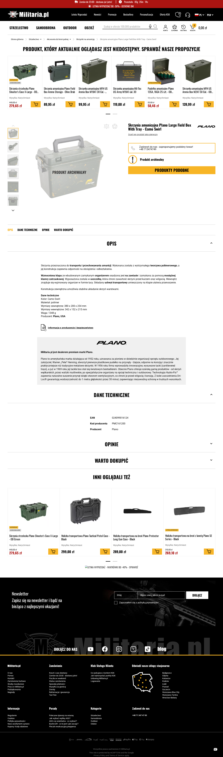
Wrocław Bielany (169, 698)
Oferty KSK (165, 14)
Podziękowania (14, 689)
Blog (162, 649)
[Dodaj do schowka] (114, 126)
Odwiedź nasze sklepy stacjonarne (150, 666)
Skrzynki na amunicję (85, 39)
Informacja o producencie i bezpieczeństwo (70, 327)
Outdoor (94, 721)
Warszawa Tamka (170, 695)
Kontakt (11, 678)
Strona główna (17, 39)
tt (143, 649)
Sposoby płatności (57, 684)
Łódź (164, 684)
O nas (10, 673)
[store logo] (28, 14)
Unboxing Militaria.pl (99, 678)
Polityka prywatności (16, 721)
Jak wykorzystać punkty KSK (103, 675)
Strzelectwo (34, 39)
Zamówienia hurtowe (17, 681)
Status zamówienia (57, 681)
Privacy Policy (99, 755)
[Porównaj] (106, 126)
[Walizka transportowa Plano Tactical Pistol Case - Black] (85, 511)
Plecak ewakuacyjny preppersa (62, 726)
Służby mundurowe (16, 684)
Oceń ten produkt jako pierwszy (143, 134)
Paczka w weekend (57, 678)
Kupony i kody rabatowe (18, 726)
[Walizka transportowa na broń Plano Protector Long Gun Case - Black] (137, 511)
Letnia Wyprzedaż (79, 14)
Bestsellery (128, 14)
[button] (210, 15)
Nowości (97, 14)
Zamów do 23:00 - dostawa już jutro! (95, 2)
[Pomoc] (187, 14)
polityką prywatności (148, 602)
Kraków (165, 681)
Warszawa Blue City (170, 692)
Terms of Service (117, 755)
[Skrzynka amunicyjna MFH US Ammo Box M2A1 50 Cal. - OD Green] (198, 71)
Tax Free (52, 695)
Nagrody (11, 692)
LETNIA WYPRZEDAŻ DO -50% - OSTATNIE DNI (113, 6)
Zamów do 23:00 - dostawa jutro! (63, 675)
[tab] (111, 248)
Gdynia (165, 675)
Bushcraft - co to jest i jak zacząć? (63, 724)
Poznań (165, 687)
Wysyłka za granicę (57, 687)
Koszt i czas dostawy (58, 673)
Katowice (166, 678)
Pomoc (11, 675)
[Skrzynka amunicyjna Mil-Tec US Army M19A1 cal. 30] (129, 71)
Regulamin (12, 715)
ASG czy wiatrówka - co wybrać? (63, 721)
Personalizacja (146, 14)
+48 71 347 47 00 (139, 715)
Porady (53, 708)
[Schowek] (174, 27)
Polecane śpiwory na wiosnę (61, 715)
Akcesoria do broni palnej (57, 39)
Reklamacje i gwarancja (59, 692)
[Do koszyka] (36, 104)
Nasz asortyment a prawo (18, 724)
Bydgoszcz (167, 673)
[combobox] (130, 26)
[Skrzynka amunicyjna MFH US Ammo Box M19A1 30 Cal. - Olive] (94, 71)
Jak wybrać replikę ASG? (59, 718)
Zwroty (52, 689)
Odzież (93, 724)
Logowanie (95, 681)
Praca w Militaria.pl (16, 687)
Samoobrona (96, 718)
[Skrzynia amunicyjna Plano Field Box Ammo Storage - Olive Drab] (59, 71)
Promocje (112, 14)
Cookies (11, 718)
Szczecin (166, 689)
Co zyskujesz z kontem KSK (102, 673)
